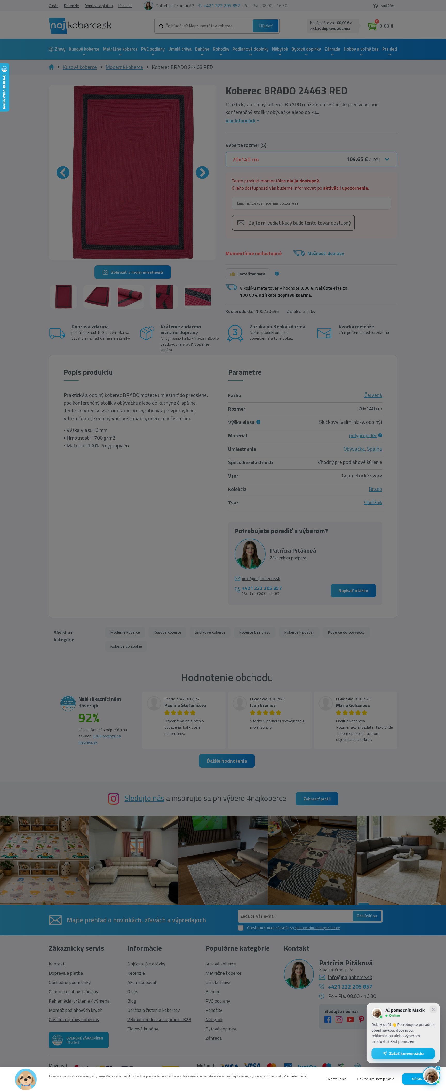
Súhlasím (420, 1079)
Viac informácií (295, 1076)
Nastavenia (337, 1079)
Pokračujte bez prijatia (375, 1079)
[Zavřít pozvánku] (433, 1010)
